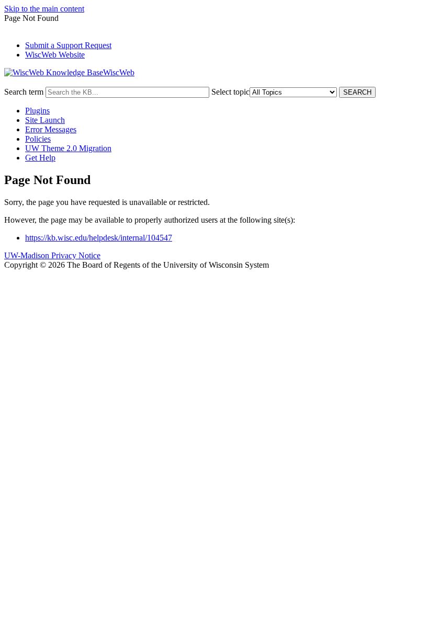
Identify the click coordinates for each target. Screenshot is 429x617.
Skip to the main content (44, 8)
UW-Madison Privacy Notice (52, 255)
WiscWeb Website (55, 54)
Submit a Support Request (68, 45)
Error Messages (50, 129)
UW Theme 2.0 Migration (68, 148)
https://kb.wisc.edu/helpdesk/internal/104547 (98, 237)
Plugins (37, 110)
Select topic (230, 91)
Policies (38, 138)
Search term (23, 91)
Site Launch (45, 120)
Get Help (40, 157)
